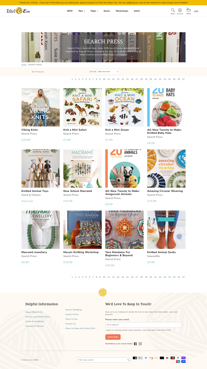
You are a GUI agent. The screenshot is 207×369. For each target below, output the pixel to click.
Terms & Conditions (35, 321)
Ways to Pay (71, 319)
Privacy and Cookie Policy (37, 316)
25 (174, 79)
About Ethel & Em (34, 312)
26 (179, 79)
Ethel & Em (28, 360)
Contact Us (70, 323)
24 (169, 79)
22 (160, 79)
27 (183, 79)
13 (118, 79)
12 (113, 79)
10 (104, 79)
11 (109, 79)
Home (23, 65)
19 (146, 79)
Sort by (93, 71)
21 (155, 79)
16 (132, 79)
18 (141, 79)
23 (165, 79)
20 (151, 79)
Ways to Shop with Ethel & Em (80, 328)
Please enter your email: (117, 319)
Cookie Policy (71, 314)
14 (123, 79)
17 (137, 79)
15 (127, 79)
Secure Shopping (73, 309)
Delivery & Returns (34, 326)
